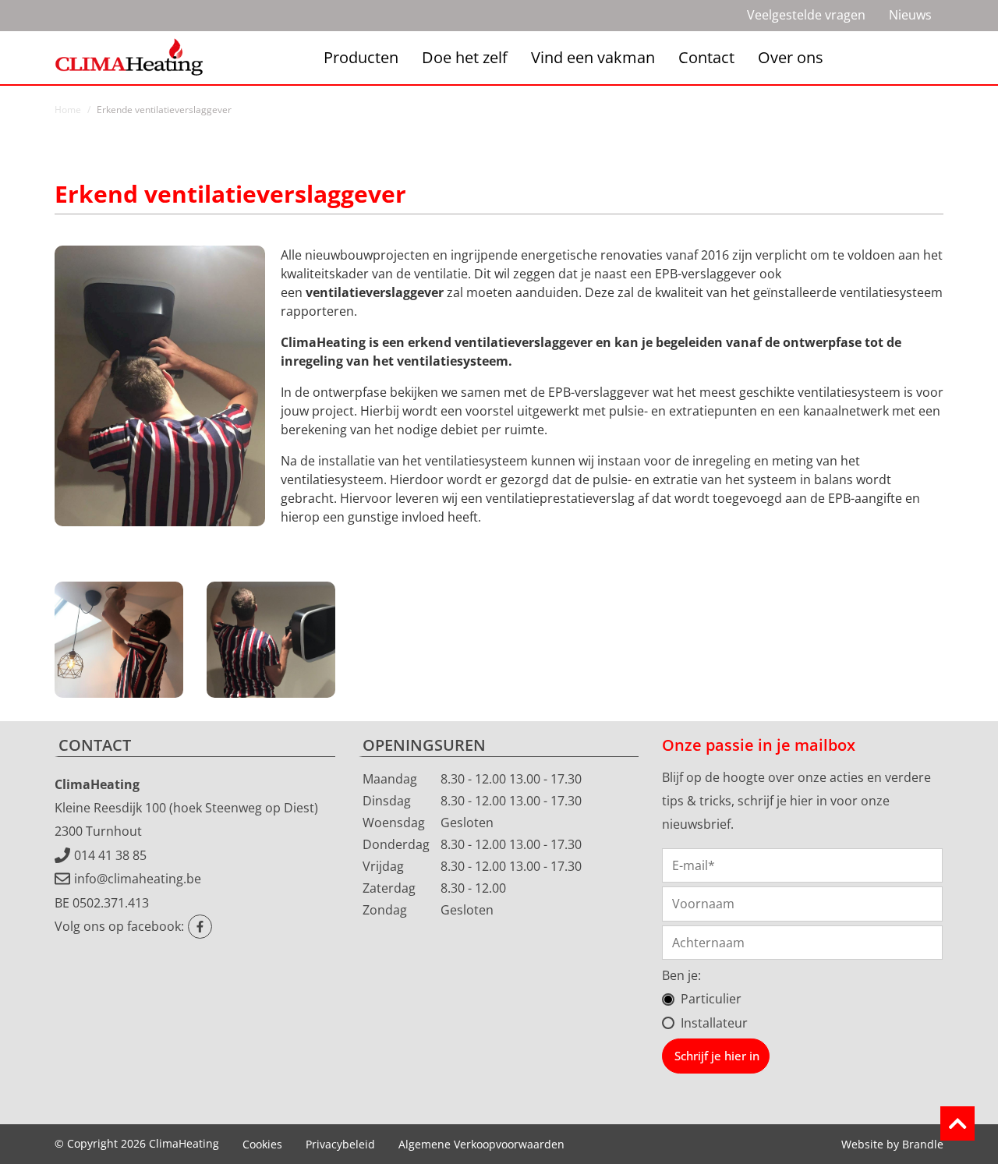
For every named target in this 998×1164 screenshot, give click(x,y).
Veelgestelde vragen (806, 14)
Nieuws (910, 14)
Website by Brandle (892, 1144)
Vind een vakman (593, 57)
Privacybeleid (340, 1144)
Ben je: (681, 975)
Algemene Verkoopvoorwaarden (481, 1144)
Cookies (262, 1144)
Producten (361, 57)
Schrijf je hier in (716, 1055)
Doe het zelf (465, 57)
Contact (706, 57)
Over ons (790, 57)
